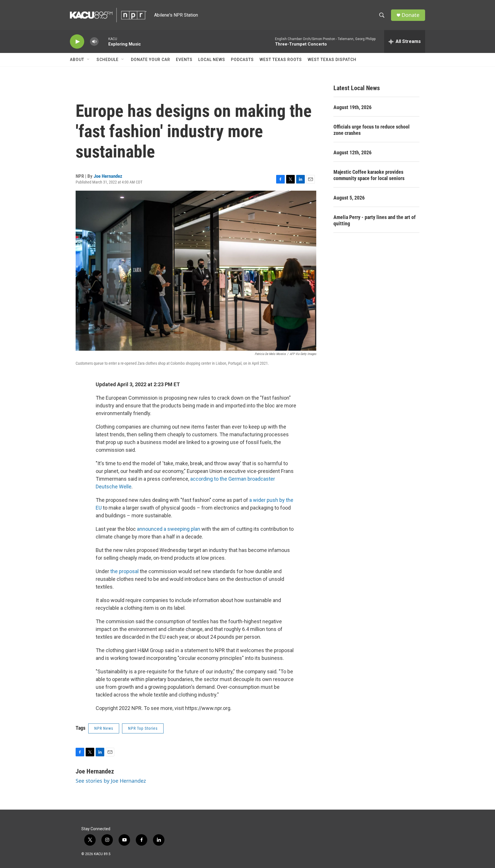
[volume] (94, 41)
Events (184, 59)
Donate (410, 15)
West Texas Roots (281, 59)
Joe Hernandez (108, 176)
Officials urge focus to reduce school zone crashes (371, 130)
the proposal (124, 571)
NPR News (103, 728)
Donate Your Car (150, 59)
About (77, 59)
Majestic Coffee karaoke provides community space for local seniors (368, 175)
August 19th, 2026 (352, 107)
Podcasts (242, 59)
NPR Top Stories (143, 728)
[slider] (103, 41)
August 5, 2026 (349, 198)
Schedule (108, 59)
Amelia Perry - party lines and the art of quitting (374, 220)
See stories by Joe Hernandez (111, 780)
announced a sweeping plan (168, 529)
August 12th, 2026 (352, 152)
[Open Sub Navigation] (88, 59)
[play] (77, 41)
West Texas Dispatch (332, 59)
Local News (211, 59)
